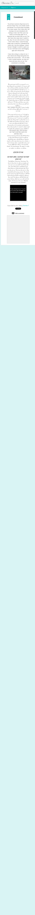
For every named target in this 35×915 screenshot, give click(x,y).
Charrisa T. (26, 205)
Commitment (18, 17)
